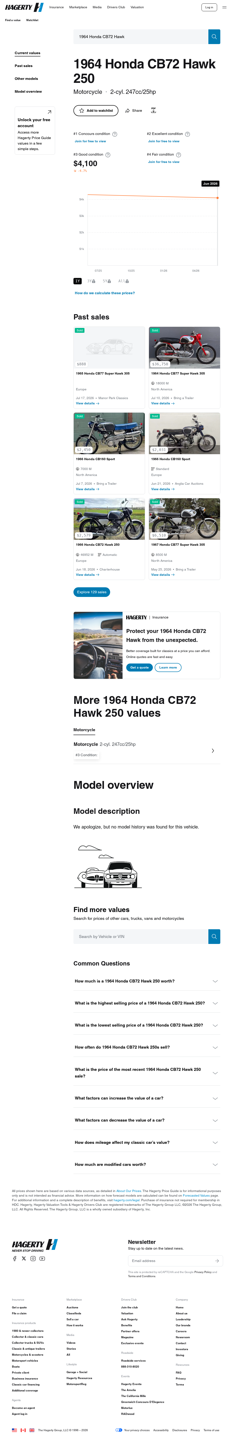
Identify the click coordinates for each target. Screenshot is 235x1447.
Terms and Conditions (141, 1276)
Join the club (129, 1307)
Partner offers (130, 1331)
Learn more (168, 667)
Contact (181, 1343)
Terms (180, 1384)
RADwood (127, 1413)
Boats (16, 1366)
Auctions (72, 1307)
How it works (75, 1325)
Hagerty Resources (79, 1378)
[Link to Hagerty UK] (31, 1430)
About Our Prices (128, 1191)
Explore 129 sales (91, 592)
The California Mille (133, 1395)
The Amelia (128, 1389)
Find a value (13, 20)
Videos (71, 1342)
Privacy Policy (203, 1272)
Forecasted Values (196, 1195)
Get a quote (139, 667)
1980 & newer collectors (28, 1330)
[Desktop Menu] (224, 7)
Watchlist (32, 20)
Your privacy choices (137, 1430)
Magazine (127, 1337)
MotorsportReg (76, 1384)
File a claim (19, 1313)
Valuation (127, 1313)
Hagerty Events (131, 1384)
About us (181, 1313)
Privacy (181, 1378)
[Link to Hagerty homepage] (35, 1245)
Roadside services (133, 1360)
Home (180, 1307)
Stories (71, 1348)
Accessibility (161, 1430)
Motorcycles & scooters (27, 1354)
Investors (182, 1349)
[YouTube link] (42, 1258)
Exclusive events (132, 1343)
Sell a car (73, 1319)
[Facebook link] (14, 1258)
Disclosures (179, 1430)
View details (85, 403)
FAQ (178, 1372)
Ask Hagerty (129, 1319)
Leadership (183, 1319)
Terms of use (211, 1430)
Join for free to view (90, 141)
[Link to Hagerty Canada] (23, 1430)
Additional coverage (25, 1390)
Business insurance (25, 1378)
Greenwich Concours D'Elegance (142, 1401)
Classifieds (74, 1313)
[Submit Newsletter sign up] (217, 1261)
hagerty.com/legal (127, 1200)
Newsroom (183, 1337)
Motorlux (127, 1407)
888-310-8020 (130, 1366)
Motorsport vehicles (25, 1360)
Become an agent (23, 1407)
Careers (181, 1331)
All (68, 1354)
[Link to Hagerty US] (14, 1430)
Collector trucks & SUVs (28, 1342)
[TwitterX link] (23, 1258)
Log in (209, 7)
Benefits (126, 1325)
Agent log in (19, 1413)
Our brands (183, 1325)
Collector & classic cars (27, 1336)
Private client (20, 1372)
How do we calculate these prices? (105, 293)
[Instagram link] (33, 1258)
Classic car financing (25, 1384)
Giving (180, 1355)
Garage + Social (77, 1372)
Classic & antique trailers (28, 1348)
